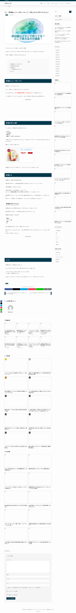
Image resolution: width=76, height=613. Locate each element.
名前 (7, 574)
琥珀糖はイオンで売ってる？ (16, 64)
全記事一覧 (58, 259)
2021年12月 (58, 59)
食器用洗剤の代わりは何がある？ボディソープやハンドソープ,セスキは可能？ (62, 38)
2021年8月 (57, 68)
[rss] (69, 0)
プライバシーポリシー (42, 609)
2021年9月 (57, 66)
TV (56, 235)
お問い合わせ (58, 252)
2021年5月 (57, 75)
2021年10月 (58, 64)
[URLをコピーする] (48, 289)
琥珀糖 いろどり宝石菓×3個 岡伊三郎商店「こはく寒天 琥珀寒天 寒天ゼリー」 (26, 150)
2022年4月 (57, 50)
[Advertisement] (28, 108)
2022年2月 (57, 54)
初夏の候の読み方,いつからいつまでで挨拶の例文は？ (63, 31)
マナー (57, 239)
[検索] (70, 0)
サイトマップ (58, 254)
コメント (8, 559)
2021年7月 (57, 71)
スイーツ (57, 237)
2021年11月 (58, 61)
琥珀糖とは (13, 67)
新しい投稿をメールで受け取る (11, 594)
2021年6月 (57, 73)
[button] (8, 289)
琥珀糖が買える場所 (15, 65)
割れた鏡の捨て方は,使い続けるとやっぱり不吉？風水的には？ (63, 42)
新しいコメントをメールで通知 (11, 591)
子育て (57, 242)
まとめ (12, 71)
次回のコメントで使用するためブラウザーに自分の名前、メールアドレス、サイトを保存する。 (24, 587)
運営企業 (57, 261)
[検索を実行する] (70, 12)
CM (56, 232)
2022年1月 (57, 57)
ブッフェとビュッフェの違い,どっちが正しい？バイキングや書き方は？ (62, 35)
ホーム (52, 609)
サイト (7, 583)
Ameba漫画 (58, 230)
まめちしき (8, 3)
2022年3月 (57, 52)
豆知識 (7, 283)
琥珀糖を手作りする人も (17, 69)
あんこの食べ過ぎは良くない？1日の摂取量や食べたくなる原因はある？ (63, 28)
